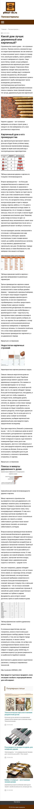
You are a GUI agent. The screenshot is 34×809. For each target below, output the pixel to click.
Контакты (17, 802)
